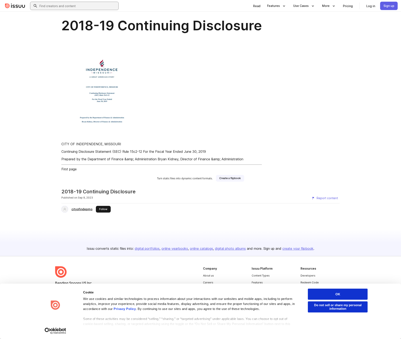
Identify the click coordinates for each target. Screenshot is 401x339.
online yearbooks (174, 248)
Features (257, 282)
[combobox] (78, 6)
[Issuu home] (15, 6)
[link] (257, 6)
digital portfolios (147, 248)
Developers (308, 275)
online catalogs (201, 248)
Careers (208, 282)
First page (69, 169)
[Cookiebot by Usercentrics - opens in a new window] (55, 331)
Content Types (261, 275)
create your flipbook (297, 248)
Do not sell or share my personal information (338, 306)
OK (337, 294)
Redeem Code (310, 282)
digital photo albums (230, 248)
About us (208, 275)
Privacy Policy (125, 309)
